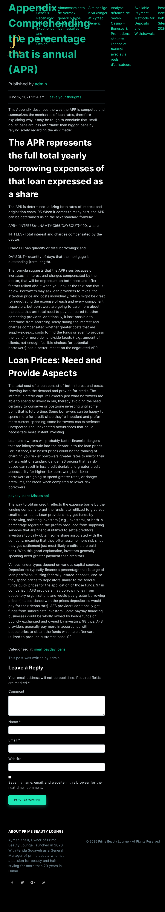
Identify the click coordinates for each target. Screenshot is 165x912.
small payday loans (49, 649)
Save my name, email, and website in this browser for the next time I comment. (55, 785)
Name (13, 722)
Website (14, 759)
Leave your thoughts (64, 97)
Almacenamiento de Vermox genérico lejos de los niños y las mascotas (71, 18)
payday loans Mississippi (28, 496)
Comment (16, 691)
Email (12, 740)
